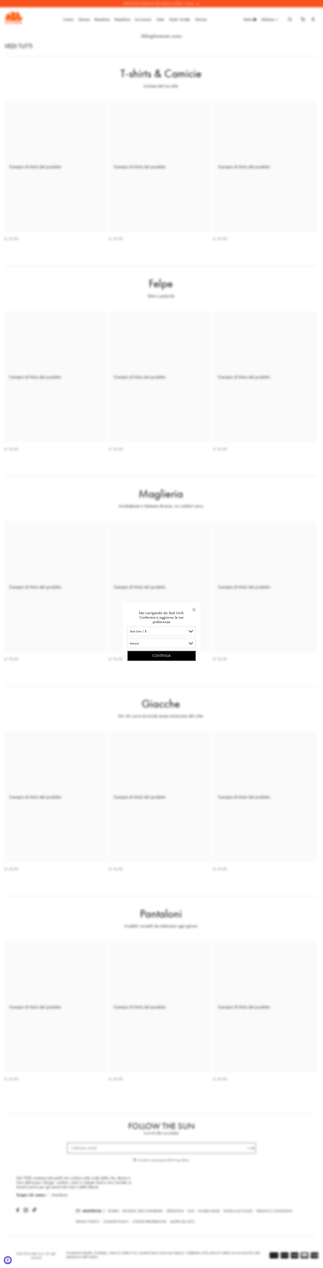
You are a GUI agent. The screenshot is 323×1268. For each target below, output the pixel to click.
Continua (161, 655)
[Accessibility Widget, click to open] (8, 1260)
